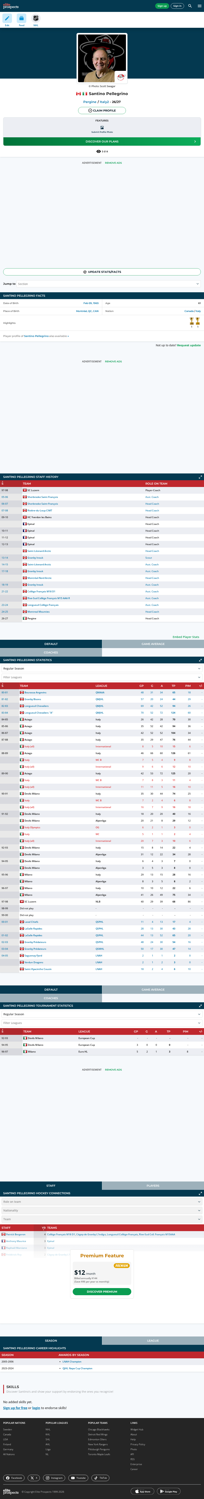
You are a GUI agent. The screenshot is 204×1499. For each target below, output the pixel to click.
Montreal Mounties (38, 611)
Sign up (162, 5)
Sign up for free (15, 1408)
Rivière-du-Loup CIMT (39, 510)
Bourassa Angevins (35, 692)
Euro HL (83, 1051)
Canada (189, 311)
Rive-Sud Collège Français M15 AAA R (48, 598)
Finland (7, 1444)
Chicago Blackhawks (99, 1429)
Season (51, 1340)
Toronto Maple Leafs (99, 1454)
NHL (48, 1429)
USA (5, 1439)
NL (47, 1454)
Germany (8, 1449)
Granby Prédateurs (35, 942)
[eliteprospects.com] (11, 6)
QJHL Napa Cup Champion (77, 1368)
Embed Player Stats (186, 637)
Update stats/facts (104, 272)
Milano (28, 874)
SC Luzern (33, 490)
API (132, 1454)
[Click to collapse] (200, 660)
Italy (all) (29, 746)
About (133, 1434)
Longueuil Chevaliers (37, 706)
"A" (51, 712)
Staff (50, 1185)
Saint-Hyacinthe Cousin (38, 969)
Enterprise (136, 1464)
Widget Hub (136, 1429)
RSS (132, 1459)
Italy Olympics (32, 827)
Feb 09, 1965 (91, 303)
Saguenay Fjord (33, 955)
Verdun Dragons (34, 962)
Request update (189, 345)
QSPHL (99, 922)
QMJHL (100, 699)
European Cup (86, 1038)
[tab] (51, 644)
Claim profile (104, 110)
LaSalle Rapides (33, 928)
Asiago (28, 719)
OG (97, 827)
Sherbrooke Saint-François (42, 497)
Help (133, 1439)
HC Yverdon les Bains (39, 517)
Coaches (51, 652)
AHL (48, 1444)
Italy (198, 311)
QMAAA (100, 692)
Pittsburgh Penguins (99, 1449)
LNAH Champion (72, 1361)
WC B (99, 760)
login (36, 1408)
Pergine (89, 102)
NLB (98, 901)
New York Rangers (98, 1444)
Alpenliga (101, 820)
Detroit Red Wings (98, 1434)
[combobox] (3, 677)
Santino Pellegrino (36, 336)
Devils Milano (32, 793)
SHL (48, 1439)
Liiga (48, 1449)
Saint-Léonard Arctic (39, 551)
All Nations (9, 1454)
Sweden (7, 1429)
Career (134, 1469)
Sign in (177, 5)
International (103, 746)
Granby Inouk (35, 557)
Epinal (30, 524)
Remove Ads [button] (113, 162)
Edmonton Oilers (97, 1439)
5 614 (105, 151)
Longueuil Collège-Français (43, 605)
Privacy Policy (137, 1444)
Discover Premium (102, 1291)
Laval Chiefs (31, 922)
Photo (133, 1449)
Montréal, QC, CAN (87, 311)
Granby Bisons (33, 699)
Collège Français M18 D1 (41, 591)
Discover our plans (102, 141)
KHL (48, 1434)
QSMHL (100, 949)
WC (97, 834)
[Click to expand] (200, 477)
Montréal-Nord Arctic (39, 578)
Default (51, 644)
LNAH (99, 955)
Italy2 (104, 102)
